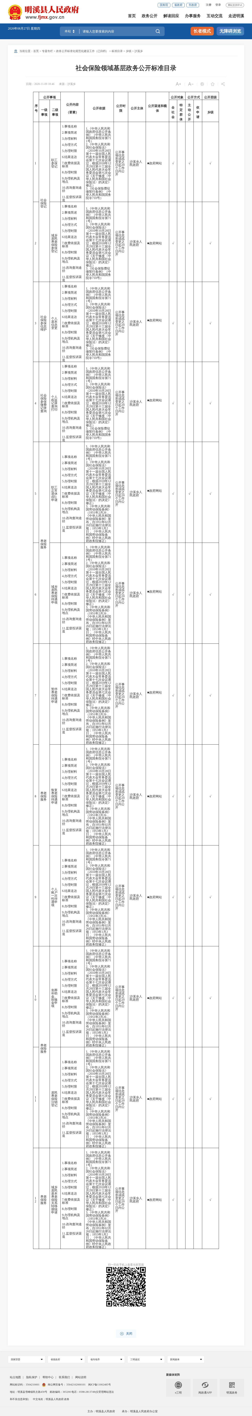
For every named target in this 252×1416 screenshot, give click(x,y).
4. (63, 144)
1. (63, 126)
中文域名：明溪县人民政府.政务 (51, 1399)
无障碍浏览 (230, 31)
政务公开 (150, 16)
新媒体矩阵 (173, 1374)
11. (64, 197)
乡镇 (128, 51)
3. (63, 138)
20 (123, 164)
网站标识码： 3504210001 (25, 1384)
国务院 (164, 5)
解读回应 (171, 16)
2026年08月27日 (19, 28)
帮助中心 (48, 1377)
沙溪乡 (138, 51)
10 (100, 150)
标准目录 (117, 51)
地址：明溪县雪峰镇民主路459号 (29, 1391)
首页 (132, 16)
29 (90, 166)
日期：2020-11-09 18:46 (40, 84)
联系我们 (64, 1377)
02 (106, 522)
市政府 (193, 5)
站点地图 (15, 1377)
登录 (218, 4)
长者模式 (202, 31)
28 (106, 150)
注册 (208, 4)
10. (64, 187)
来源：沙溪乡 (67, 84)
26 (104, 512)
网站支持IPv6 (235, 5)
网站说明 (80, 1377)
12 (109, 163)
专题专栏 (47, 51)
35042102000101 (76, 1384)
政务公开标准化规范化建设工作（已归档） (82, 51)
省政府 (178, 5)
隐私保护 (31, 1377)
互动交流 (214, 16)
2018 (101, 163)
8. (63, 172)
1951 (92, 512)
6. (63, 157)
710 (94, 198)
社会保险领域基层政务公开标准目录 (126, 68)
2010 (92, 150)
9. (63, 178)
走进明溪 (236, 16)
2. (63, 132)
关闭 (126, 1334)
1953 (95, 528)
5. (63, 150)
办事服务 (193, 16)
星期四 (35, 28)
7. (63, 163)
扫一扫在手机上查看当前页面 (126, 1264)
